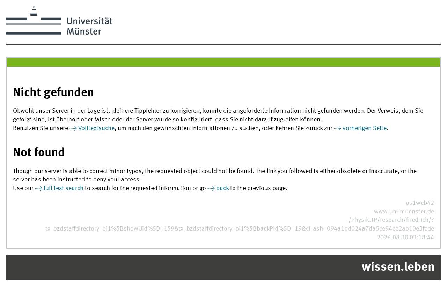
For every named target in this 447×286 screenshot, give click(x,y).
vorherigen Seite (365, 128)
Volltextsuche (96, 128)
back (222, 188)
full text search (63, 188)
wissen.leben (398, 267)
